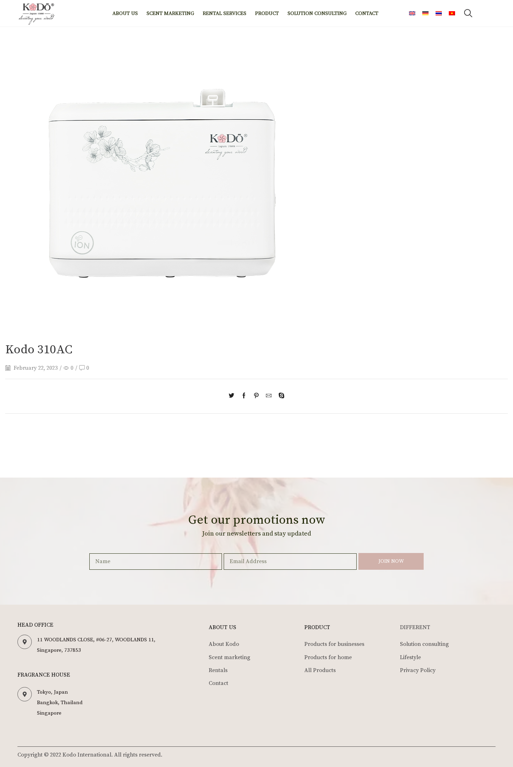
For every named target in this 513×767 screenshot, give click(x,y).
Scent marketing (170, 13)
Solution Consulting (317, 13)
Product (267, 13)
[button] (468, 13)
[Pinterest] (256, 396)
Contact (366, 13)
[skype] (279, 396)
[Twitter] (233, 396)
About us (125, 13)
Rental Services (224, 13)
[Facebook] (244, 396)
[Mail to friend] (268, 396)
